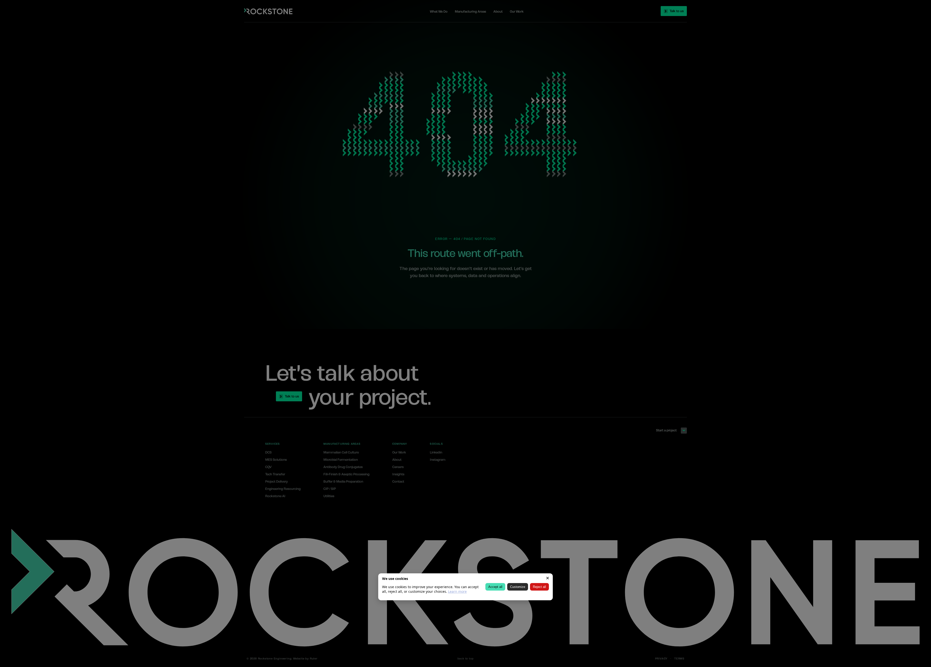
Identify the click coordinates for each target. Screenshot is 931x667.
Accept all (495, 587)
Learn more (457, 591)
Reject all (539, 587)
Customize (517, 587)
